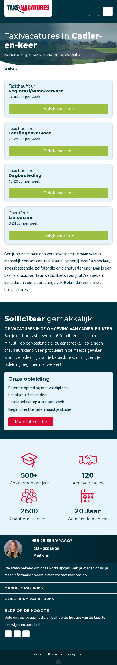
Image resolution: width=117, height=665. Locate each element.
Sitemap (38, 654)
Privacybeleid (75, 654)
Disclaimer (55, 654)
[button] (58, 588)
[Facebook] (8, 633)
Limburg (10, 68)
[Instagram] (26, 633)
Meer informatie (31, 421)
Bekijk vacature (58, 108)
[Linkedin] (17, 633)
